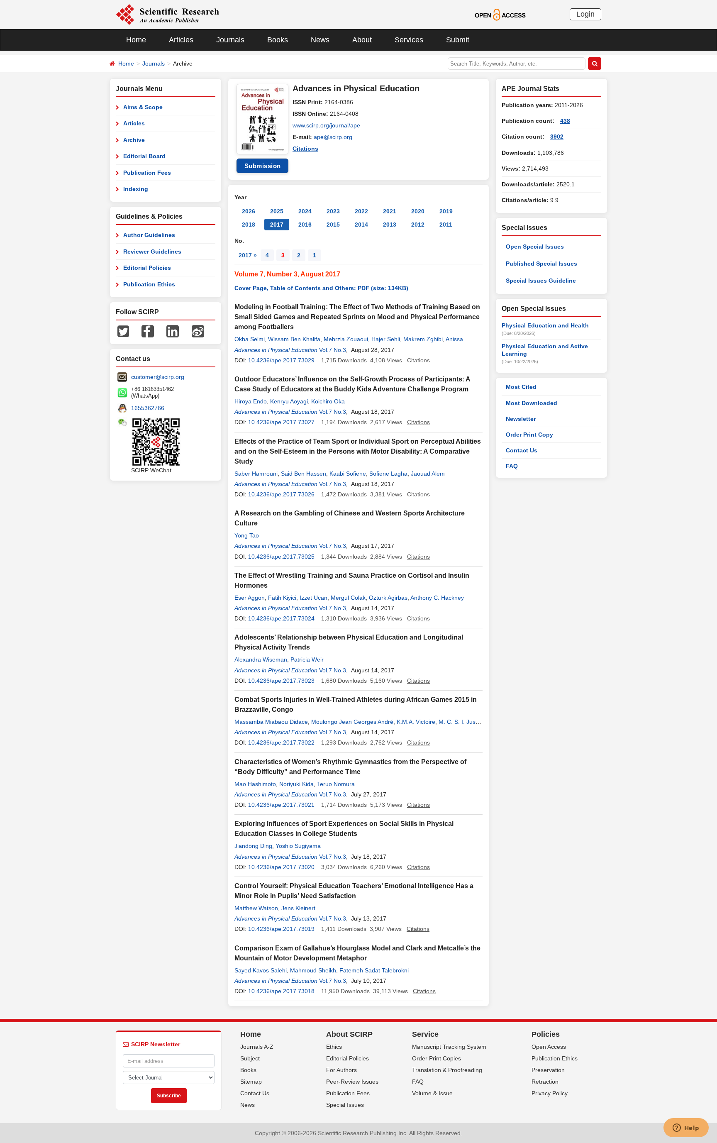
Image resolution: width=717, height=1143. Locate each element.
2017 (276, 224)
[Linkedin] (172, 330)
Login (585, 14)
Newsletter (521, 418)
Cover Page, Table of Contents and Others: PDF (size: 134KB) (321, 288)
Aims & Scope (143, 107)
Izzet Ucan (313, 597)
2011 (445, 224)
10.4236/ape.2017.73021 (281, 804)
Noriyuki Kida (296, 784)
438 (565, 120)
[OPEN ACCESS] (500, 14)
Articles (181, 40)
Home (136, 40)
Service (425, 1034)
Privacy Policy (550, 1093)
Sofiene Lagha (388, 473)
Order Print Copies (436, 1058)
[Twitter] (123, 330)
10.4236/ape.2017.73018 (281, 991)
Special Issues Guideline (541, 280)
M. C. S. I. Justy (459, 721)
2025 (276, 211)
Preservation (548, 1070)
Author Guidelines (149, 235)
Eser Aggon (249, 597)
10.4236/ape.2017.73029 (281, 360)
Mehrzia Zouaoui (346, 339)
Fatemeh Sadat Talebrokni (374, 970)
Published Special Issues (541, 263)
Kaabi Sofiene (347, 473)
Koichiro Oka (328, 401)
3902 (556, 136)
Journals (230, 40)
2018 (248, 224)
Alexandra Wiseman (260, 659)
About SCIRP (349, 1034)
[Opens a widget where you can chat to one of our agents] (686, 1128)
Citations (305, 148)
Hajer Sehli (385, 339)
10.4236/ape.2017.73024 (281, 618)
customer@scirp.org (157, 377)
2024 (305, 211)
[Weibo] (198, 330)
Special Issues (345, 1104)
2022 (361, 211)
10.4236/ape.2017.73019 (281, 929)
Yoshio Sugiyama (298, 846)
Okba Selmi (249, 339)
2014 (361, 224)
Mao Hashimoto (255, 784)
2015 (333, 224)
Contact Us (521, 450)
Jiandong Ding (253, 846)
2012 (417, 224)
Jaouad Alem (428, 473)
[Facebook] (147, 330)
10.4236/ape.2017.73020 (281, 867)
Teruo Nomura (336, 784)
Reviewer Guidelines (152, 251)
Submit (457, 40)
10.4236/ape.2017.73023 (281, 680)
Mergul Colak (348, 597)
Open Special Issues (535, 246)
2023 (333, 211)
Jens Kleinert (298, 908)
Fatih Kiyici (282, 597)
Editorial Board (144, 156)
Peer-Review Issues (352, 1081)
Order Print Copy (529, 434)
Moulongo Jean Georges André (352, 721)
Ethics (334, 1046)
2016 (305, 224)
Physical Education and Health (545, 325)
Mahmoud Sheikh (313, 970)
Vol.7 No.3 (332, 350)
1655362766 (147, 408)
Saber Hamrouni (256, 473)
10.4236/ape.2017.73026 (281, 494)
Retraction (545, 1081)
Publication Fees (147, 172)
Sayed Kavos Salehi (260, 970)
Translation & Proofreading (447, 1070)
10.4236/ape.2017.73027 (281, 422)
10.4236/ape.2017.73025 (281, 556)
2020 (417, 211)
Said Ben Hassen (303, 473)
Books (277, 40)
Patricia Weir (307, 659)
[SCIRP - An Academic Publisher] (167, 14)
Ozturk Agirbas (388, 597)
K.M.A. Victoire (416, 721)
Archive (134, 140)
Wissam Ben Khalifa (294, 339)
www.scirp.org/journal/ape (326, 125)
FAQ (512, 466)
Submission (262, 165)
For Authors (341, 1070)
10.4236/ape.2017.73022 (281, 742)
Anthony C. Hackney (437, 597)
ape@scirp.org (333, 137)
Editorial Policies (147, 267)
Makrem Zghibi (423, 339)
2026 (248, 211)
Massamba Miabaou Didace (271, 721)
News (320, 40)
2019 (446, 211)
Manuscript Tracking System (449, 1046)
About (362, 40)
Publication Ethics (149, 284)
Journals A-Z (256, 1046)
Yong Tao (246, 535)
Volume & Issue (432, 1093)
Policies (546, 1034)
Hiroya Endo (250, 401)
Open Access (549, 1046)
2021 (389, 211)
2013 (389, 224)
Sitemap (251, 1081)
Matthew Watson (256, 908)
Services (409, 40)
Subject (250, 1058)
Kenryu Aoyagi (289, 401)
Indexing (135, 189)
